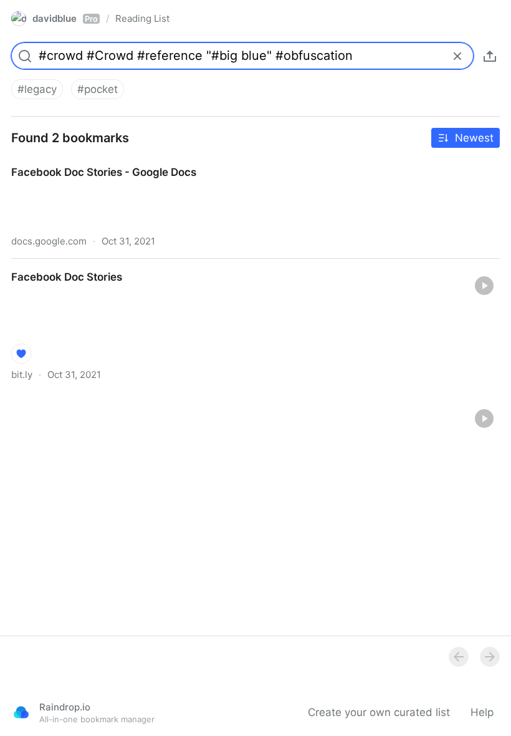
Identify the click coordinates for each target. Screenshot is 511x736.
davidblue (65, 18)
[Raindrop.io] (21, 712)
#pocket (97, 89)
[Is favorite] (21, 354)
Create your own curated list (379, 712)
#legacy (37, 89)
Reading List (142, 18)
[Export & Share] (490, 56)
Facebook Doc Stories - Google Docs (92, 161)
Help (482, 712)
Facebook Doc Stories (55, 265)
